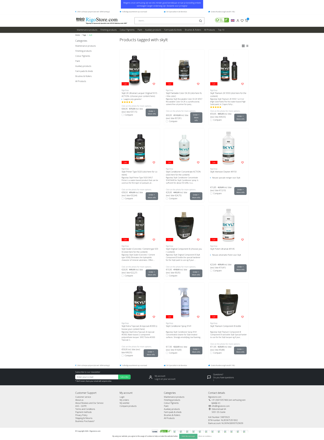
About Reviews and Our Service (89, 403)
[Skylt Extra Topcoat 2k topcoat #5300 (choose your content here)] (140, 302)
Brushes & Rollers (193, 29)
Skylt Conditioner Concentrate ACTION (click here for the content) (183, 173)
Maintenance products (87, 29)
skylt (90, 35)
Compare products (128, 406)
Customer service (83, 397)
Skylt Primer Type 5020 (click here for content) (139, 173)
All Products (209, 29)
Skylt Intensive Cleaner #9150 (223, 171)
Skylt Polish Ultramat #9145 (222, 248)
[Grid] (243, 45)
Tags (84, 35)
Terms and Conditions (85, 409)
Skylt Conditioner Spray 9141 (178, 326)
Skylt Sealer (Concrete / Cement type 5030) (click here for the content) (140, 250)
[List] (247, 45)
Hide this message (188, 436)
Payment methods (83, 412)
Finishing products (108, 29)
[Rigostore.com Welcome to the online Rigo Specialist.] (101, 21)
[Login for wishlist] (154, 83)
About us (79, 400)
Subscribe (124, 377)
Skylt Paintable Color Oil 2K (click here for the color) (184, 95)
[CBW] (166, 431)
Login (122, 397)
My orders (124, 400)
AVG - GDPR (80, 406)
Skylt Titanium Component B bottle (225, 326)
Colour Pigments (127, 29)
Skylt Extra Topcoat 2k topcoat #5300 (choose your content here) (139, 327)
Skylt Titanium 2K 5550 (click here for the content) (228, 95)
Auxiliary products (153, 29)
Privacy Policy (81, 415)
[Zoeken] (200, 20)
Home (77, 35)
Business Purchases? (84, 421)
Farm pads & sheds (173, 29)
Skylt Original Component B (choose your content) (184, 250)
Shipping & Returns (83, 418)
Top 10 (221, 29)
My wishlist (124, 403)
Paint (140, 29)
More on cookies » (205, 436)
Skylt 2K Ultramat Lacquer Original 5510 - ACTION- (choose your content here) (140, 95)
